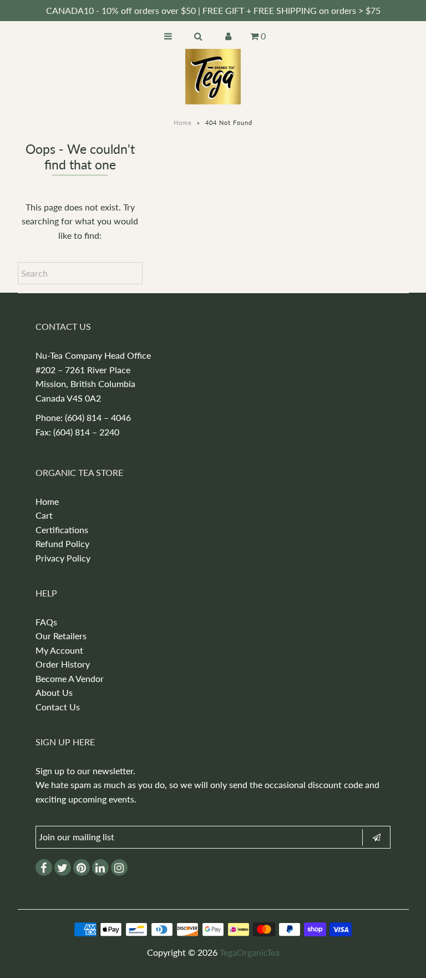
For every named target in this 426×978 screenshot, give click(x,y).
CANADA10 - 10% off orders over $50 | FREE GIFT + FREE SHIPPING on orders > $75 (213, 10)
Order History (63, 664)
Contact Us (58, 706)
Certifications (62, 529)
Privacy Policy (63, 558)
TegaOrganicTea (250, 952)
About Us (54, 692)
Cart (44, 515)
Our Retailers (61, 635)
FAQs (46, 621)
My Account (59, 650)
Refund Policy (62, 543)
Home (183, 122)
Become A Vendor (70, 678)
